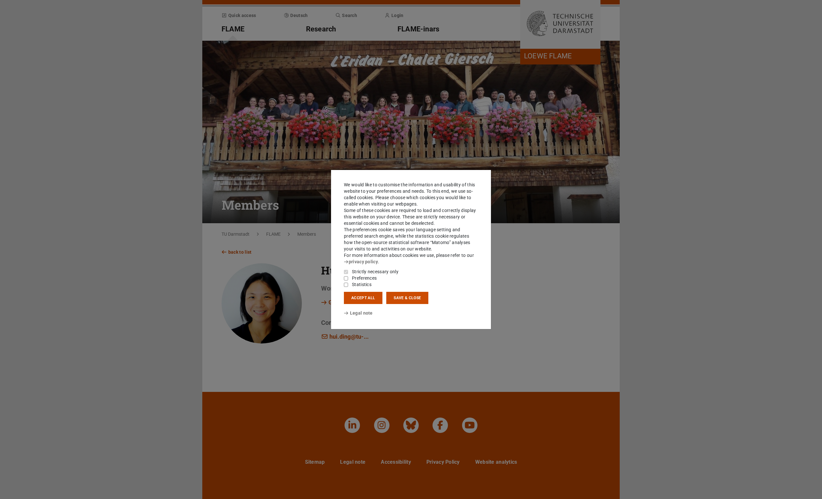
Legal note (361, 313)
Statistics (362, 284)
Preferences (364, 278)
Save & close (407, 298)
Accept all (363, 298)
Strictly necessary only (375, 271)
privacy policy (363, 261)
